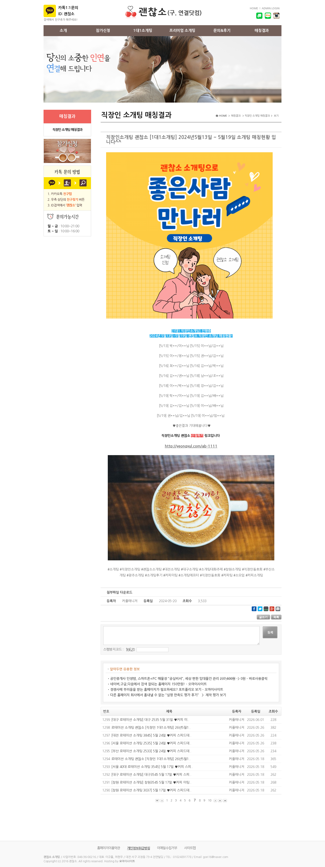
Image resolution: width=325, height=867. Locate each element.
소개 (63, 30)
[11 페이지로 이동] (220, 800)
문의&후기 (222, 30)
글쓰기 (263, 617)
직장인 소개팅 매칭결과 (67, 129)
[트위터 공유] (260, 608)
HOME (254, 8)
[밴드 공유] (266, 608)
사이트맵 (190, 848)
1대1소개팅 (142, 30)
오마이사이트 (127, 861)
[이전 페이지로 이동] (162, 800)
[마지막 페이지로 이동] (225, 800)
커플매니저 (236, 719)
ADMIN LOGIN (271, 8)
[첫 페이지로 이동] (157, 800)
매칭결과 (262, 30)
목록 (276, 617)
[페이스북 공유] (254, 608)
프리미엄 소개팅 (182, 30)
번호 (106, 711)
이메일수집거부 (167, 848)
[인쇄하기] (278, 608)
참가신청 (103, 30)
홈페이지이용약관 (108, 848)
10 (210, 800)
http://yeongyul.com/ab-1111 (191, 446)
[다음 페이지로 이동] (215, 800)
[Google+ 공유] (272, 608)
